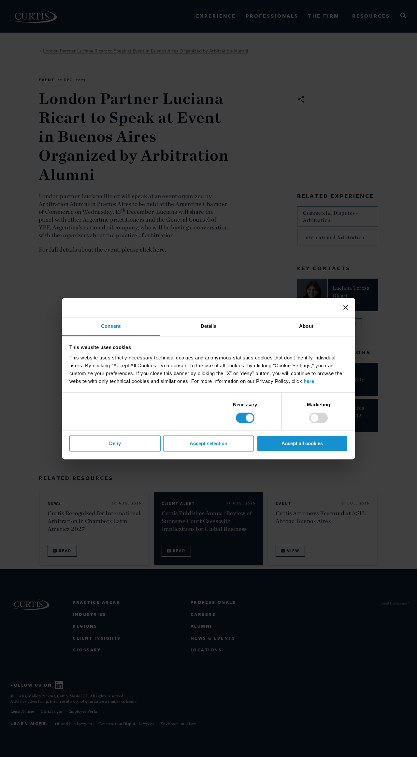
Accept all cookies (302, 443)
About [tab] (306, 326)
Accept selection (208, 443)
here (309, 381)
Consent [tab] (111, 326)
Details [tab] (209, 326)
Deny (115, 443)
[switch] (318, 418)
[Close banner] (345, 307)
